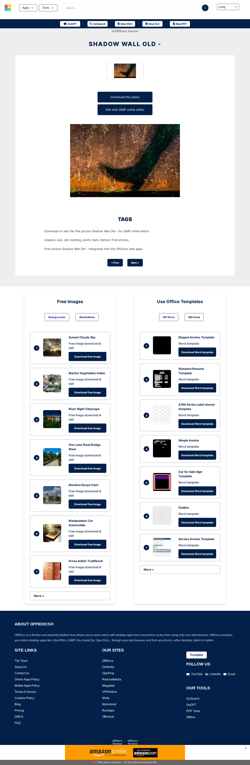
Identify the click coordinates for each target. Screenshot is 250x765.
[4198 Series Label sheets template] (163, 423)
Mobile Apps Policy (27, 685)
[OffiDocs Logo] (8, 8)
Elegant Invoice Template (196, 337)
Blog (18, 704)
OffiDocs (107, 660)
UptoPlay (108, 673)
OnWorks (108, 667)
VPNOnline (109, 691)
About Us (21, 667)
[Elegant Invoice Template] (163, 353)
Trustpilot (196, 654)
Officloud (108, 716)
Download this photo (125, 97)
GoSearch (192, 698)
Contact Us (22, 673)
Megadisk (108, 685)
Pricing (19, 710)
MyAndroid (109, 704)
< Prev (115, 262)
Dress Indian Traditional (85, 561)
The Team (21, 660)
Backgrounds (56, 317)
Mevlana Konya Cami (83, 485)
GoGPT (191, 704)
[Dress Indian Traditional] (53, 579)
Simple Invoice (188, 440)
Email (231, 674)
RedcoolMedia (111, 679)
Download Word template (197, 352)
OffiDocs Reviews (117, 742)
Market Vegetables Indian (87, 373)
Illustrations (87, 317)
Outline (183, 507)
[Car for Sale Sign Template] (163, 490)
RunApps (108, 710)
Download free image (87, 356)
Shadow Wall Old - (125, 44)
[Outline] (163, 523)
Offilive (190, 717)
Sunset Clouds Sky (82, 337)
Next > (135, 262)
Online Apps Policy (27, 679)
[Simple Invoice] (163, 456)
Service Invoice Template (196, 539)
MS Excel (194, 317)
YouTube (197, 674)
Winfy (105, 698)
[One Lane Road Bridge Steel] (53, 465)
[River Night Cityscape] (53, 427)
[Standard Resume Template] (163, 387)
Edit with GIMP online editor (125, 109)
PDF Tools (193, 711)
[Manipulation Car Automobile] (53, 541)
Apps (25, 7)
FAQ (17, 722)
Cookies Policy (24, 698)
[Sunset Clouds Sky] (53, 355)
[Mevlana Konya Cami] (53, 503)
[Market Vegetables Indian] (53, 391)
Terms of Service (25, 691)
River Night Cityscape (84, 409)
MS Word (168, 317)
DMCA (19, 716)
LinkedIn (215, 674)
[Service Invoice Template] (163, 555)
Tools (45, 7)
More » (39, 596)
